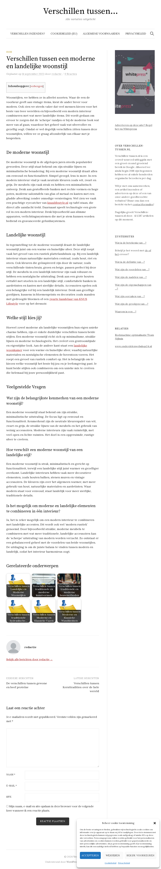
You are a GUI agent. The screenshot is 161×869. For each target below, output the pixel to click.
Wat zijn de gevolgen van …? (131, 303)
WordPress (73, 861)
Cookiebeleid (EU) (64, 33)
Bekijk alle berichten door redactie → (29, 659)
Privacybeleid (124, 863)
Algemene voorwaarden (101, 33)
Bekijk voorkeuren (141, 855)
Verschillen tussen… (80, 11)
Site (8, 797)
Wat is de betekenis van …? (130, 242)
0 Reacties (71, 73)
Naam (10, 774)
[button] (154, 823)
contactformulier (143, 204)
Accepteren (90, 855)
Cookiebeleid (110, 863)
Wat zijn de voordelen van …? (132, 269)
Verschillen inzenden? (27, 33)
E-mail (11, 786)
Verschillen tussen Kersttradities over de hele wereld (81, 687)
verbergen (37, 86)
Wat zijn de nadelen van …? (131, 277)
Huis (9, 51)
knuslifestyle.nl (57, 203)
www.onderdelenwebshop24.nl (133, 346)
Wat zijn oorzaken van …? (130, 296)
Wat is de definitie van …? (130, 261)
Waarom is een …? (125, 311)
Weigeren (113, 855)
